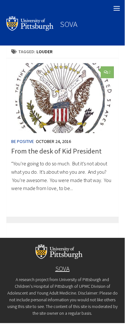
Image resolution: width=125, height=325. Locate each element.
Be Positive (22, 141)
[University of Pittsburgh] (30, 29)
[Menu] (117, 8)
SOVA (68, 24)
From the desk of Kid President (56, 150)
